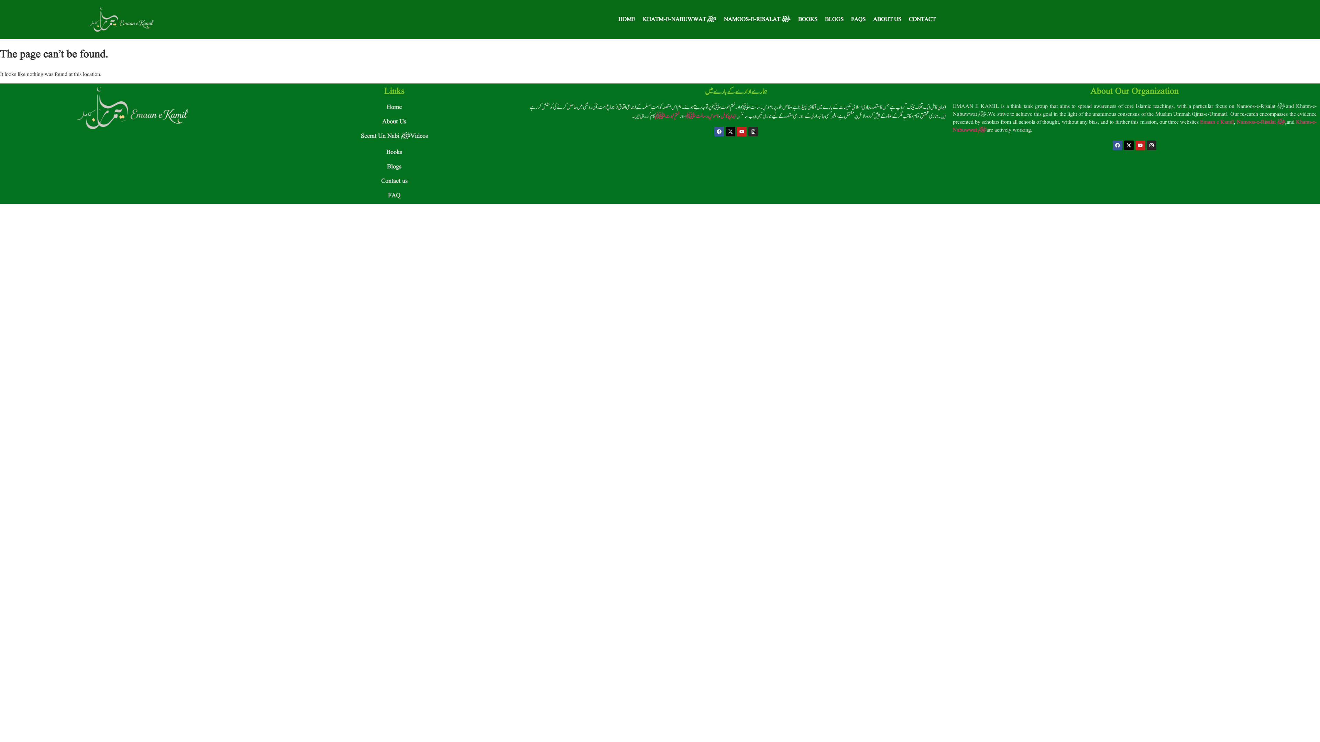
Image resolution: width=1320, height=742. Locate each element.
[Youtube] (742, 131)
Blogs (834, 19)
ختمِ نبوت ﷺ (667, 116)
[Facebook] (719, 131)
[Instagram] (753, 131)
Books (807, 19)
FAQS (858, 19)
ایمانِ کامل (728, 116)
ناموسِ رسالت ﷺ (702, 116)
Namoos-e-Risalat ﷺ (757, 19)
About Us (887, 19)
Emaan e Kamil (1217, 122)
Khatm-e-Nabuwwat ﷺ (679, 19)
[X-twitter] (730, 131)
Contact (922, 19)
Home (626, 19)
